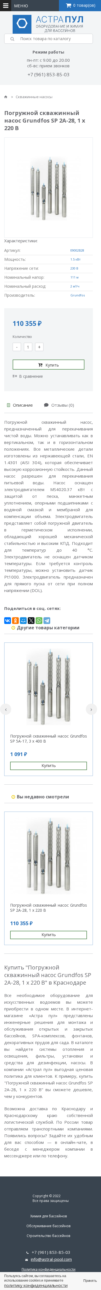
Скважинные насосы (34, 96)
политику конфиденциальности (36, 1285)
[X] (31, 620)
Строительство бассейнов (48, 1235)
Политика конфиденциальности (48, 1269)
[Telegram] (46, 620)
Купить (52, 365)
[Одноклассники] (15, 620)
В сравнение (31, 376)
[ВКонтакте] (7, 620)
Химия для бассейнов (48, 1216)
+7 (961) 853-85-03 (48, 74)
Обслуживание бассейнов (48, 1226)
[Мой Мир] (23, 620)
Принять (90, 1281)
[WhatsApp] (39, 620)
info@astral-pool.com (51, 1259)
